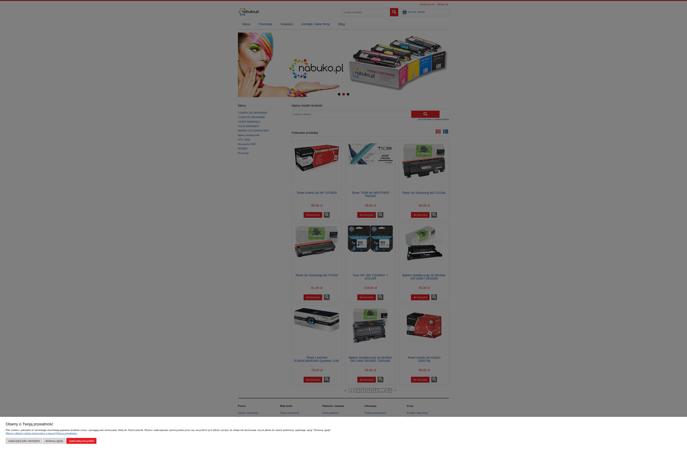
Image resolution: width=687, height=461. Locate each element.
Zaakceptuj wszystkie (81, 440)
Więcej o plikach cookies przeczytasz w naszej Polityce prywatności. (42, 433)
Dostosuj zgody (54, 440)
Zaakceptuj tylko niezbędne (24, 440)
